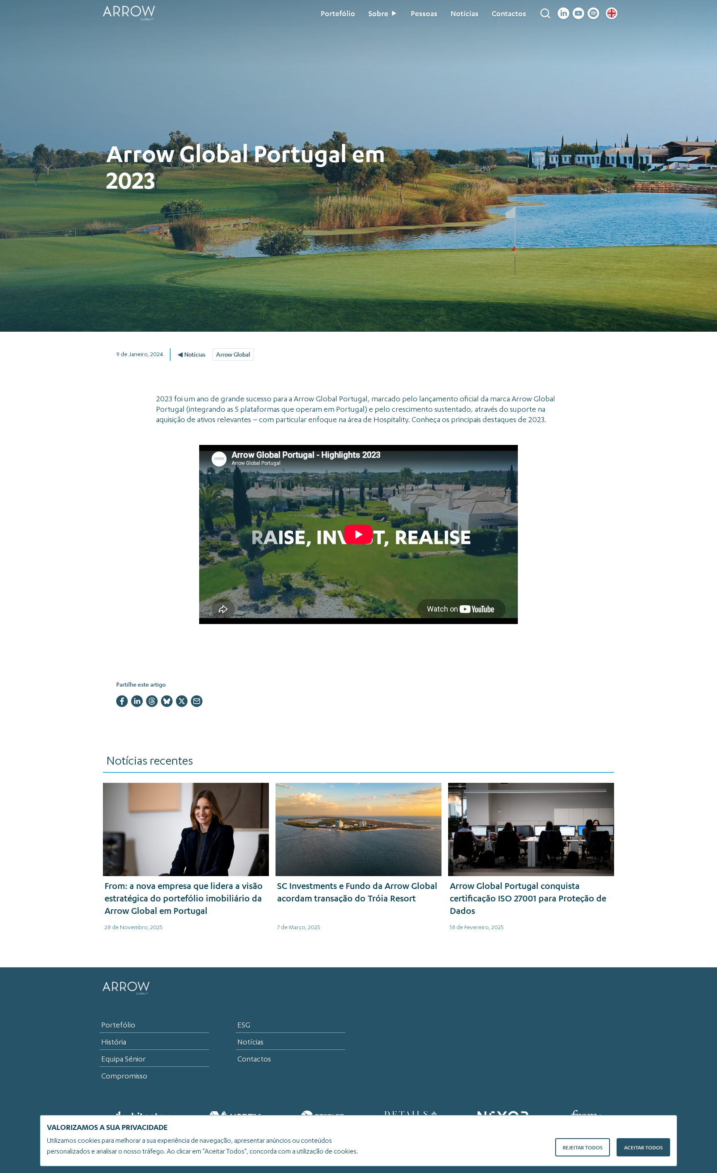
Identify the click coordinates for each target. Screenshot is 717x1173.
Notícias (464, 13)
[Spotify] (593, 13)
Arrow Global (233, 354)
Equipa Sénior (123, 1059)
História (113, 1042)
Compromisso (124, 1076)
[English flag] (611, 13)
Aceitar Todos (643, 1147)
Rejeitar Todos (582, 1147)
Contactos (509, 13)
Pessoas (424, 13)
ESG (243, 1025)
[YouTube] (578, 13)
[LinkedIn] (563, 13)
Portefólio (338, 13)
